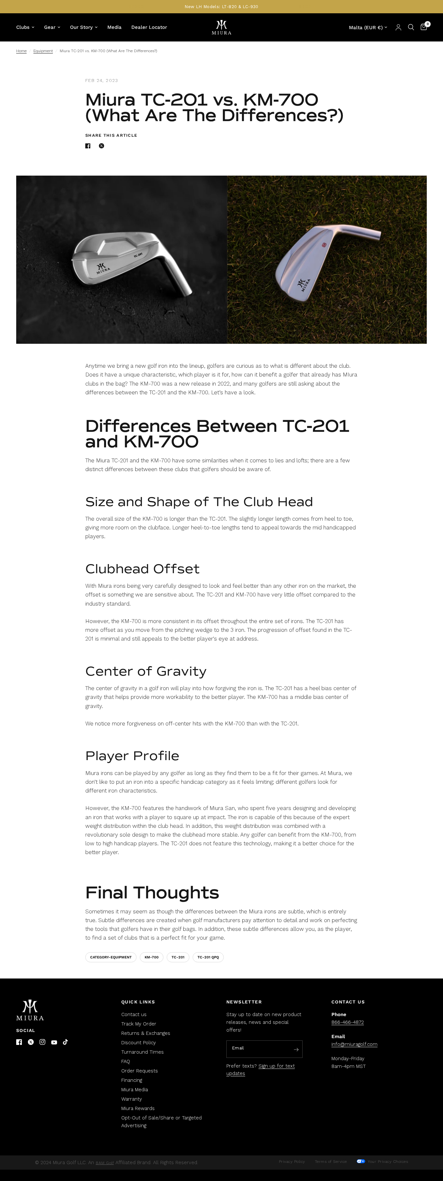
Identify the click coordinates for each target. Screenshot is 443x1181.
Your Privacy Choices (387, 1161)
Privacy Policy (292, 1161)
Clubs (23, 27)
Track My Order (138, 1024)
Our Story (81, 27)
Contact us (134, 1014)
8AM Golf (105, 1163)
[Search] (411, 27)
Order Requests (139, 1071)
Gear (49, 27)
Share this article (111, 135)
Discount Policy (138, 1043)
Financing (131, 1080)
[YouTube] (54, 1042)
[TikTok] (66, 1042)
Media (114, 27)
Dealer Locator (149, 27)
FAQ (125, 1061)
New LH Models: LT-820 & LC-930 (221, 6)
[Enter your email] (296, 1049)
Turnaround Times (142, 1052)
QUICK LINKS (138, 1002)
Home (21, 51)
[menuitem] (27, 27)
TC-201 (178, 957)
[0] (422, 27)
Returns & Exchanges (145, 1033)
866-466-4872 (347, 1022)
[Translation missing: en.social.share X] (103, 146)
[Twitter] (31, 1042)
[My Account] (398, 27)
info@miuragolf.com (354, 1044)
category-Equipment (111, 957)
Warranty (131, 1099)
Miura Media (134, 1090)
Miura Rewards (138, 1108)
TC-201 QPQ (208, 957)
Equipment (43, 51)
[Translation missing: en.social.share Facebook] (89, 146)
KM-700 (152, 957)
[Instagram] (42, 1042)
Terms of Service (331, 1161)
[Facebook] (19, 1042)
